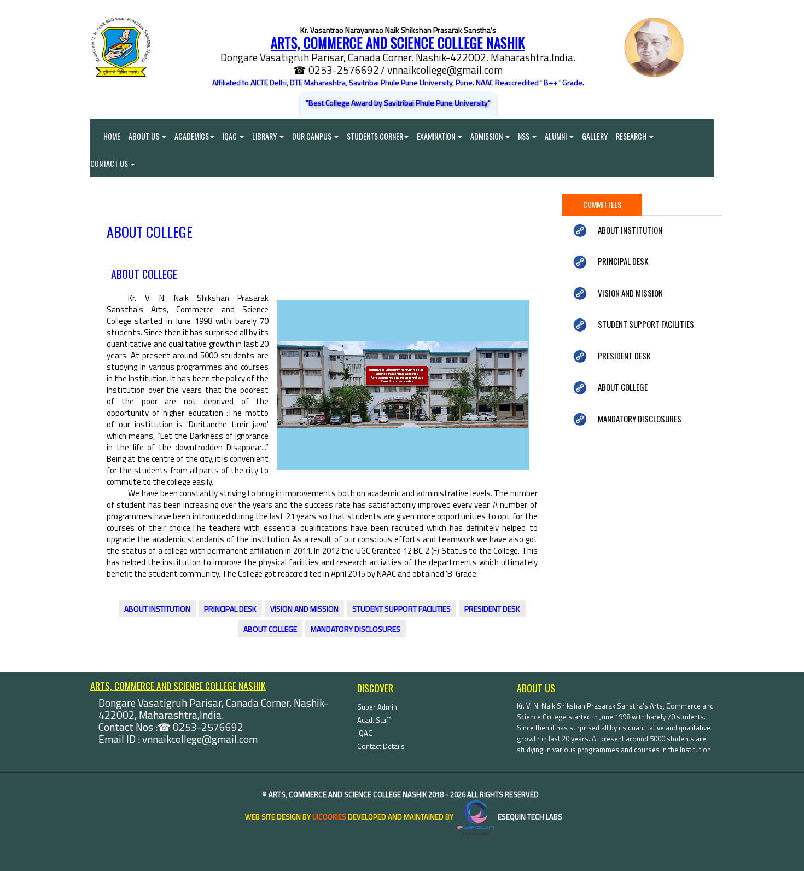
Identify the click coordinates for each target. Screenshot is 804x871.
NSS (524, 136)
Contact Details (381, 746)
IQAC (230, 136)
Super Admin (377, 706)
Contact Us (110, 163)
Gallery (595, 136)
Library (265, 136)
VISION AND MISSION (304, 608)
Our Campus (312, 136)
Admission (487, 136)
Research (632, 136)
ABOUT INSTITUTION (157, 608)
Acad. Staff (374, 720)
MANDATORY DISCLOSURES (355, 629)
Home (105, 136)
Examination (437, 136)
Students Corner (375, 136)
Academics (191, 136)
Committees (602, 204)
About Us (145, 136)
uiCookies (329, 816)
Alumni (556, 136)
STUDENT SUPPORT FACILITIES (401, 608)
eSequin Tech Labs (529, 816)
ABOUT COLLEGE (270, 629)
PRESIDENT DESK (492, 608)
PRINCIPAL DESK (230, 608)
